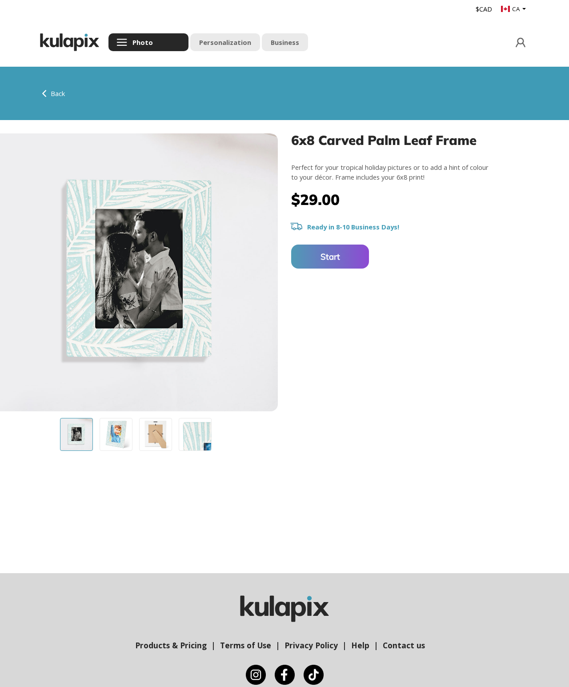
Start (330, 256)
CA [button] (516, 9)
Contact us (404, 645)
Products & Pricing (171, 645)
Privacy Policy (311, 645)
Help (360, 645)
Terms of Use (245, 645)
